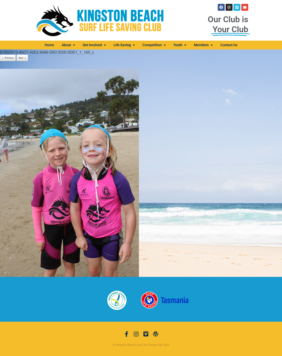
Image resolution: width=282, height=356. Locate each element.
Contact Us (228, 45)
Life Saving (122, 45)
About (66, 45)
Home (49, 45)
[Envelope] (244, 7)
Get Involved (92, 45)
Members (201, 45)
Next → (22, 57)
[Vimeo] (236, 7)
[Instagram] (229, 7)
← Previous (8, 57)
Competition (152, 45)
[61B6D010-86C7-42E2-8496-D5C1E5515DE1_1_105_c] (69, 172)
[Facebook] (221, 7)
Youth (177, 45)
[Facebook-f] (126, 334)
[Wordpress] (155, 334)
